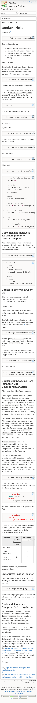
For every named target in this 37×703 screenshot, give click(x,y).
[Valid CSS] (14, 698)
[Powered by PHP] (23, 696)
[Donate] (14, 696)
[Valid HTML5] (31, 696)
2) (24, 324)
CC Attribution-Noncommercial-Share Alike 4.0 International (20, 691)
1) (10, 32)
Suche (17, 13)
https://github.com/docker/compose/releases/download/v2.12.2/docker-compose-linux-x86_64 (18, 650)
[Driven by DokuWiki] (23, 698)
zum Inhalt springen (29, 2)
